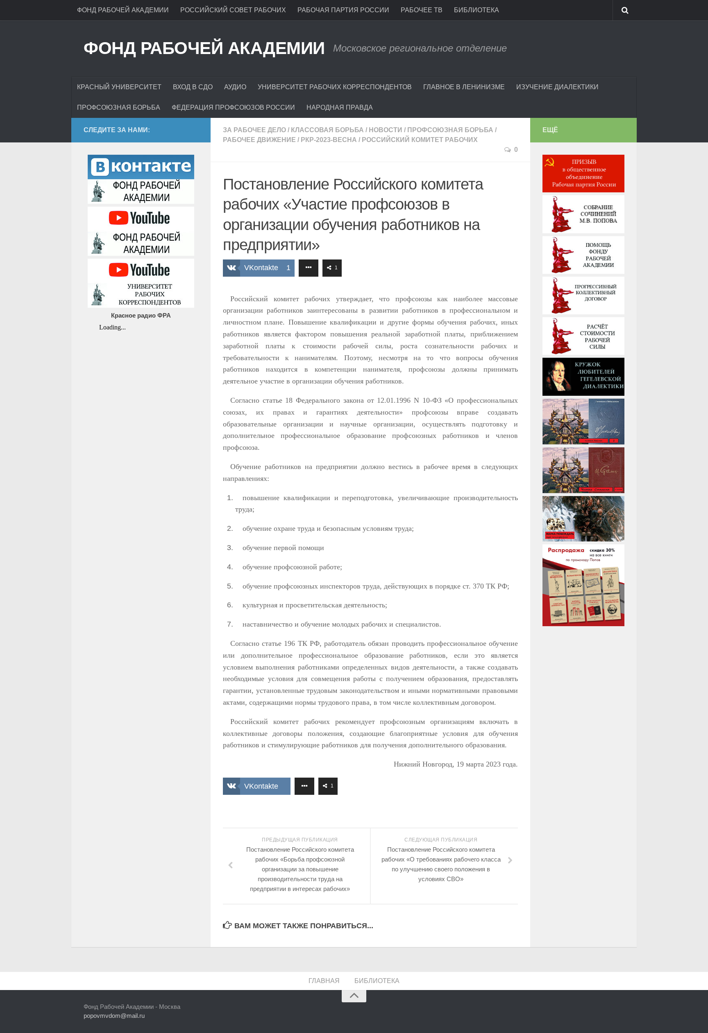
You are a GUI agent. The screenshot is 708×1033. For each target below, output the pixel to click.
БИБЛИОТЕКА (476, 10)
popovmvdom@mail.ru (114, 1015)
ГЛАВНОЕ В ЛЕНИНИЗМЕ (464, 86)
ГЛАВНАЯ (324, 980)
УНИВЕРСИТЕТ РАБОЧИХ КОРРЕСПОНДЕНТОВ (335, 86)
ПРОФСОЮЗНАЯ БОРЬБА (118, 107)
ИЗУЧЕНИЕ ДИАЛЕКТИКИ (557, 86)
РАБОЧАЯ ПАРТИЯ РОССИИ (343, 10)
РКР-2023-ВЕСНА (329, 139)
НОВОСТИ (385, 129)
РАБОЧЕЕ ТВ (421, 10)
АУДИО (235, 86)
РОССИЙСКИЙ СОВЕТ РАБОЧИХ (233, 10)
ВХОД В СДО (193, 86)
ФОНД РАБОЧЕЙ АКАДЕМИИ (123, 10)
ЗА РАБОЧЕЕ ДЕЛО (254, 129)
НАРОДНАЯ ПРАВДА (339, 107)
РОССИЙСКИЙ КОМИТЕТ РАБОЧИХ (420, 139)
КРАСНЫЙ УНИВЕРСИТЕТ (119, 86)
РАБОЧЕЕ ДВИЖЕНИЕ (259, 139)
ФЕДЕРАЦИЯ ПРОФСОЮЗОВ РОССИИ (233, 107)
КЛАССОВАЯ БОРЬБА (327, 129)
